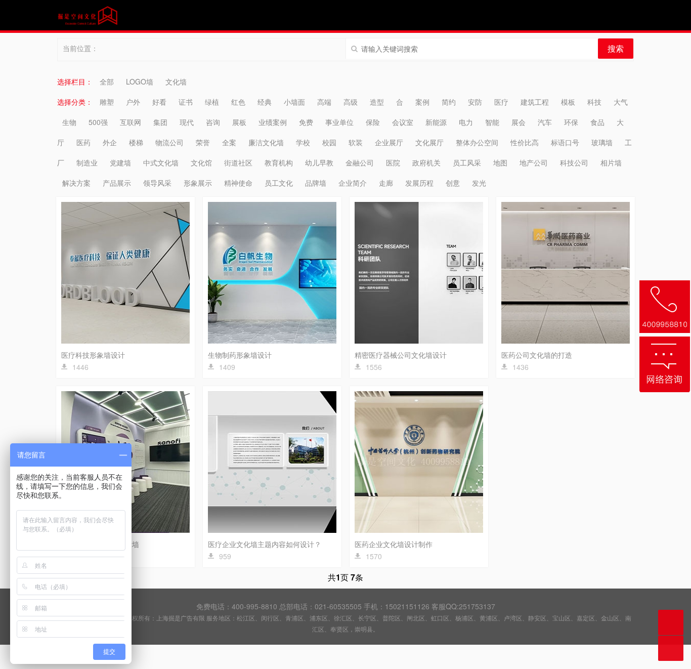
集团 (160, 122)
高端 (324, 102)
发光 (479, 183)
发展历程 (419, 183)
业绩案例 (272, 122)
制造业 (87, 162)
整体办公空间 (477, 142)
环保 (571, 122)
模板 (568, 102)
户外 (133, 102)
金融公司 (360, 162)
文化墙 (176, 81)
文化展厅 (429, 142)
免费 (306, 122)
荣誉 (203, 142)
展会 (518, 122)
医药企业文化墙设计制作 (394, 544)
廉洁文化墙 (266, 142)
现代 (187, 122)
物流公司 (169, 142)
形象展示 (198, 183)
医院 (393, 162)
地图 (500, 162)
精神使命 (238, 183)
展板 (239, 122)
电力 (466, 122)
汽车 (545, 122)
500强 (98, 122)
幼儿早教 (319, 162)
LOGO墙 (139, 81)
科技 (594, 102)
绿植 (212, 102)
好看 (159, 102)
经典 (264, 102)
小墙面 (294, 102)
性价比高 (524, 142)
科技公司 (574, 162)
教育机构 (279, 162)
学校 (303, 142)
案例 (422, 102)
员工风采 (467, 162)
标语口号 (565, 142)
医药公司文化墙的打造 (536, 355)
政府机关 (426, 162)
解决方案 (76, 183)
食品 (597, 122)
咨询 (213, 122)
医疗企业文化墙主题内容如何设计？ (264, 544)
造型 (377, 102)
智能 (492, 122)
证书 (186, 102)
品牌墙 (315, 183)
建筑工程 (535, 102)
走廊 (386, 183)
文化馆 (201, 162)
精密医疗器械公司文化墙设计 (401, 355)
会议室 (402, 122)
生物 (69, 122)
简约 (449, 102)
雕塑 (107, 102)
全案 (229, 142)
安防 (475, 102)
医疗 (501, 102)
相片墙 (611, 162)
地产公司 (534, 162)
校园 (329, 142)
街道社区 (238, 162)
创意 (453, 183)
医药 (83, 142)
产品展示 (117, 183)
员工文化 (279, 183)
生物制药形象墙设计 (240, 355)
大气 (621, 102)
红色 (238, 102)
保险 (373, 122)
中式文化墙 (161, 162)
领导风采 (157, 183)
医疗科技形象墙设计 (93, 355)
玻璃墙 (602, 142)
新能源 (436, 122)
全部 (107, 81)
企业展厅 (389, 142)
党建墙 (120, 162)
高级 (350, 102)
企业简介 (352, 183)
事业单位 (339, 122)
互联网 (130, 122)
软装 (356, 142)
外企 (110, 142)
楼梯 (136, 142)
